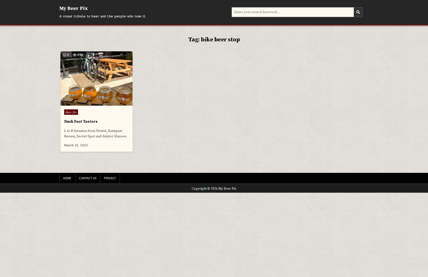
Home (67, 178)
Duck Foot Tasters (81, 121)
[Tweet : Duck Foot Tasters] (86, 102)
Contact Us (87, 178)
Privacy (110, 178)
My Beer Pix (73, 8)
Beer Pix (71, 112)
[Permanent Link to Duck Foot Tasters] (96, 78)
